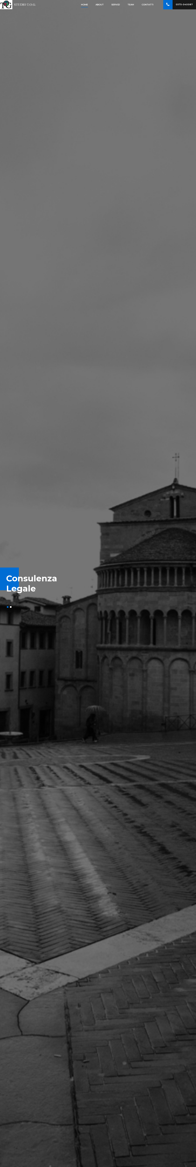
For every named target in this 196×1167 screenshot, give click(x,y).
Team (131, 4)
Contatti (147, 4)
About (100, 4)
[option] (98, 583)
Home (84, 4)
